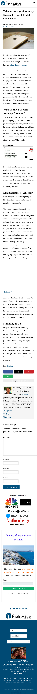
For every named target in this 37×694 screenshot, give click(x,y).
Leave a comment (9, 26)
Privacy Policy (9, 680)
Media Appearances (23, 683)
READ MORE (18, 673)
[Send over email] (8, 376)
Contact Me (10, 683)
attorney (25, 394)
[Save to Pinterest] (29, 371)
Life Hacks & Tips (22, 381)
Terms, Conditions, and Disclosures (18, 678)
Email (6, 468)
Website (6, 477)
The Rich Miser (13, 4)
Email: (5, 580)
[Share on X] (18, 371)
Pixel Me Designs (22, 693)
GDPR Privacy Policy (24, 680)
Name (6, 459)
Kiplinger (10, 366)
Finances (12, 381)
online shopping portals (18, 65)
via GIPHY (7, 292)
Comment (7, 437)
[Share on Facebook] (8, 371)
